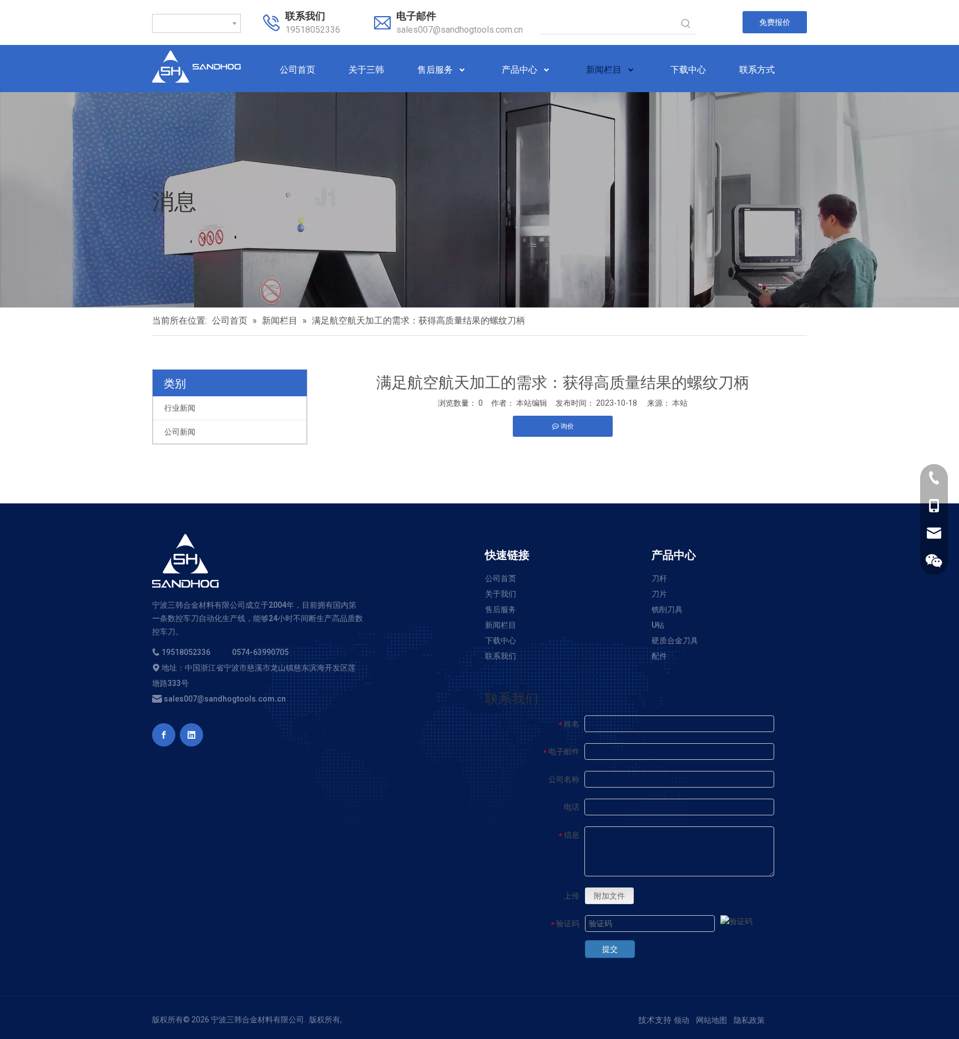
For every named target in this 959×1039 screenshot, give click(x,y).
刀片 (659, 593)
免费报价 (774, 22)
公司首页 (500, 578)
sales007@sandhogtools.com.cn (459, 29)
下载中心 (500, 640)
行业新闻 (179, 408)
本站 (680, 403)
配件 (659, 656)
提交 (610, 949)
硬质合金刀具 (675, 640)
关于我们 (500, 593)
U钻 (658, 625)
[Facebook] (163, 735)
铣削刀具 (667, 609)
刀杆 (659, 578)
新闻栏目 (500, 625)
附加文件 (609, 895)
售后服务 (500, 609)
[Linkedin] (191, 735)
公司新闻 (179, 431)
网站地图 (711, 1020)
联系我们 (500, 656)
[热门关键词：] (686, 24)
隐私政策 (749, 1020)
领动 (681, 1020)
